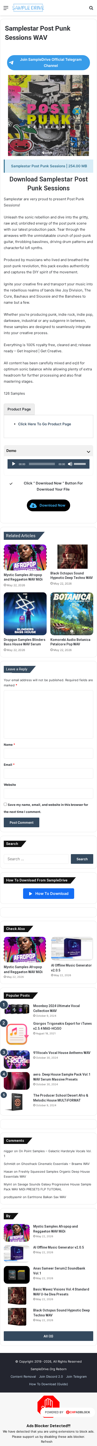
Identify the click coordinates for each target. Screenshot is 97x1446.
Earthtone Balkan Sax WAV (47, 1197)
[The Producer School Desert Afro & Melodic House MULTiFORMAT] (17, 1102)
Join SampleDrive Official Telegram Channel (51, 62)
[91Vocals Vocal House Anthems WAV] (17, 1059)
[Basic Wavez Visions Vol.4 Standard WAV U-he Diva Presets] (17, 1296)
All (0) (48, 1336)
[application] (48, 464)
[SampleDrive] (28, 7)
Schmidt (10, 1164)
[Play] (13, 464)
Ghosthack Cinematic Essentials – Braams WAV (55, 1164)
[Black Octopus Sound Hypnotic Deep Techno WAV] (71, 557)
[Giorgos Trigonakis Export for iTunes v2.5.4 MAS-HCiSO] (17, 1034)
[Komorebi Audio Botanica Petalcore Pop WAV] (71, 613)
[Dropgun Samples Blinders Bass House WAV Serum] (25, 613)
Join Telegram (76, 1376)
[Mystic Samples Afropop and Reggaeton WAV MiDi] (25, 557)
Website (10, 784)
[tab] (19, 409)
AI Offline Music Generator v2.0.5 (58, 1247)
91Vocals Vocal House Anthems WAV (61, 1053)
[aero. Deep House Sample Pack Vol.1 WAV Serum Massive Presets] (17, 1081)
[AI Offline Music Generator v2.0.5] (72, 949)
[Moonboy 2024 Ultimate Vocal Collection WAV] (17, 1009)
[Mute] (70, 464)
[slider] (80, 463)
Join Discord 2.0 (51, 1376)
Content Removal (23, 1376)
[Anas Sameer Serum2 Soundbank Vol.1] (17, 1275)
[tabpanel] (48, 424)
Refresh (47, 1441)
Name (9, 744)
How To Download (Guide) (48, 1384)
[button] (48, 505)
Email (9, 764)
